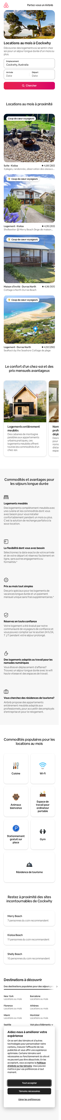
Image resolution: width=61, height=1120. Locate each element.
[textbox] (16, 76)
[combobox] (29, 65)
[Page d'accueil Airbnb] (6, 5)
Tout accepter (29, 1083)
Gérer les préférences (29, 1099)
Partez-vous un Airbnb (40, 5)
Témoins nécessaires (29, 1091)
